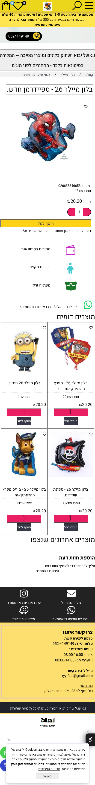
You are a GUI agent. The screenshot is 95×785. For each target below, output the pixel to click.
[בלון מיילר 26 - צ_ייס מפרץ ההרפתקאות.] (24, 475)
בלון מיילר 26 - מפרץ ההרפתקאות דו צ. (71, 386)
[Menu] (89, 5)
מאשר (47, 776)
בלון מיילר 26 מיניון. (24, 383)
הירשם (54, 571)
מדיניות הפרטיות (49, 769)
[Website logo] (47, 6)
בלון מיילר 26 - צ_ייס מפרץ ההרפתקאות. (24, 492)
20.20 (76, 201)
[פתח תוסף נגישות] (90, 739)
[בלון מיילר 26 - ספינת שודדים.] (70, 475)
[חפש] (77, 5)
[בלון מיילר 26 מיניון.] (24, 376)
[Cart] (6, 5)
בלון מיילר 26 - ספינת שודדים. (70, 492)
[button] (71, 421)
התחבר (41, 571)
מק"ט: (85, 185)
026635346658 (69, 185)
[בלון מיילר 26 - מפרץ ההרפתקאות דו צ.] (70, 369)
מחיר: (86, 201)
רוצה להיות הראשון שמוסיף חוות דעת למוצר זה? (56, 230)
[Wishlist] (18, 5)
